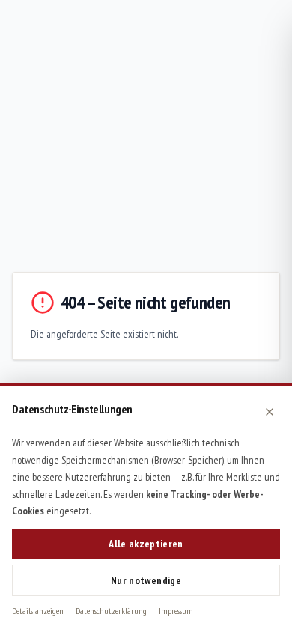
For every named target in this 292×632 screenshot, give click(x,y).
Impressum (176, 610)
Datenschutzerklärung (111, 610)
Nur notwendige (146, 580)
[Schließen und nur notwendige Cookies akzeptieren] (269, 411)
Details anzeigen (38, 610)
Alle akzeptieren (146, 543)
